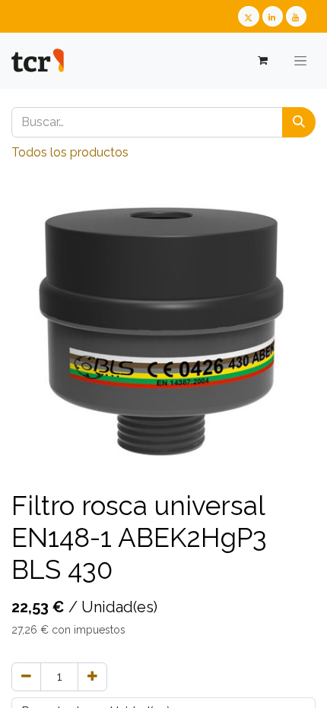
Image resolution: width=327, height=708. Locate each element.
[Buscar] (299, 122)
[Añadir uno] (92, 676)
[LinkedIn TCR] (272, 16)
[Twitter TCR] (248, 16)
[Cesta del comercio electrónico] (262, 60)
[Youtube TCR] (296, 16)
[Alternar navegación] (300, 61)
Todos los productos (70, 152)
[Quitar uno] (26, 676)
